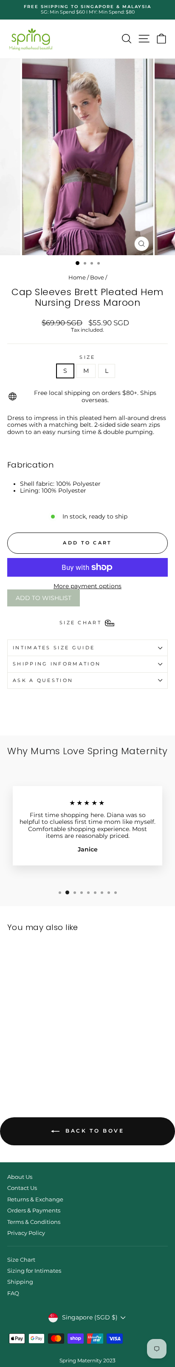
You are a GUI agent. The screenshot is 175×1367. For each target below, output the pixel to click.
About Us (19, 1177)
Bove (97, 277)
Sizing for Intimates (34, 1271)
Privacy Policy (26, 1233)
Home (77, 277)
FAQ (13, 1293)
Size (87, 357)
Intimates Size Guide (54, 648)
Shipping (20, 1282)
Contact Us (22, 1188)
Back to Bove (93, 1130)
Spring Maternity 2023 (87, 1360)
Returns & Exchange (35, 1199)
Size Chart (21, 1260)
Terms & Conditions (33, 1222)
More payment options (87, 586)
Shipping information (57, 664)
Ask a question (43, 680)
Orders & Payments (33, 1210)
